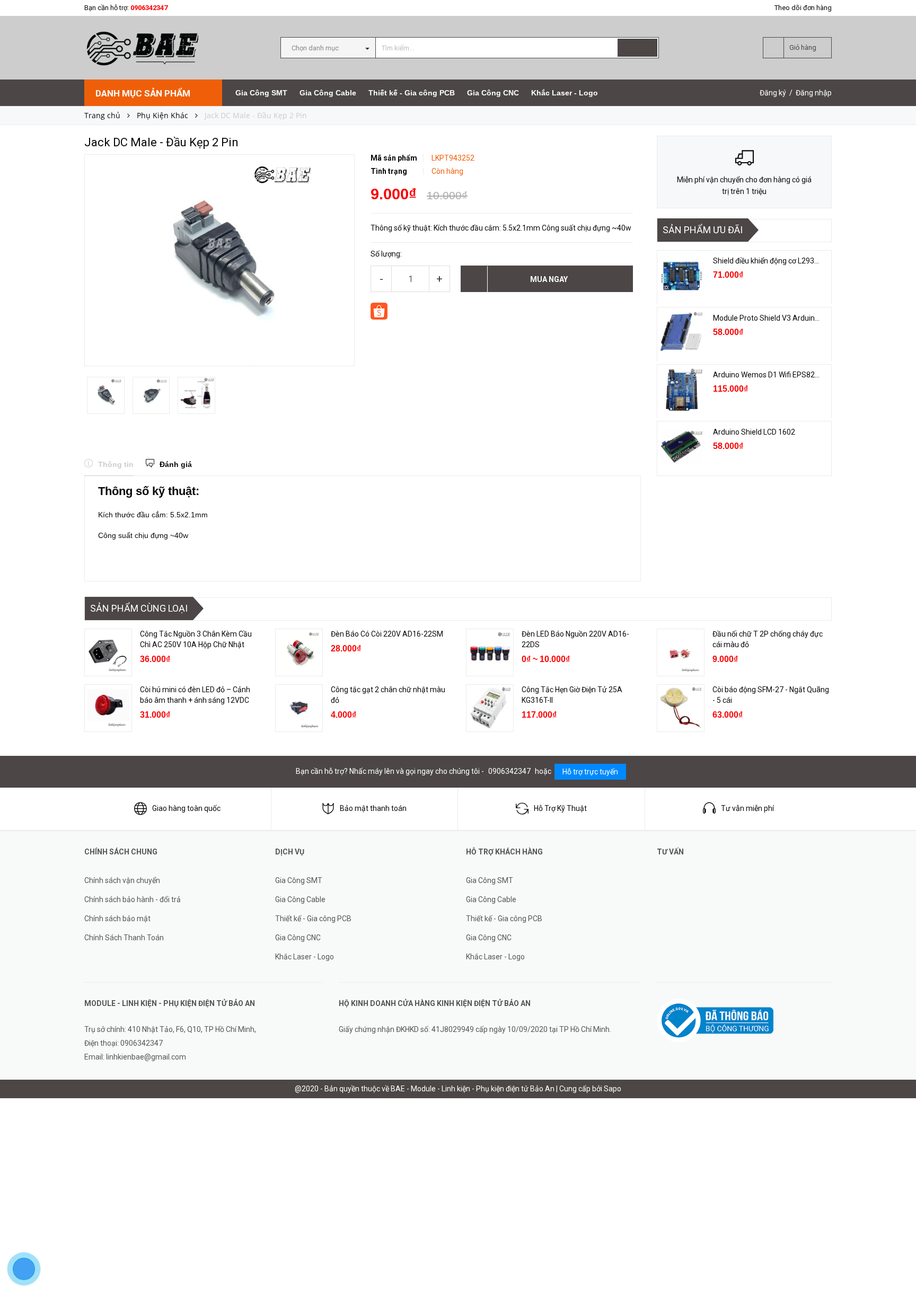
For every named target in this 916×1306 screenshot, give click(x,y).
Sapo (612, 1088)
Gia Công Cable (328, 93)
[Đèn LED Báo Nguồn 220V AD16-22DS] (490, 652)
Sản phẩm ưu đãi (703, 229)
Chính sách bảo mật (117, 918)
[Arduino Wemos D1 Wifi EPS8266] (681, 390)
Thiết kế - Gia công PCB (411, 93)
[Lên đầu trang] (897, 1274)
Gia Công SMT (261, 93)
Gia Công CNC (493, 93)
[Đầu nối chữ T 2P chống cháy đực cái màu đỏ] (680, 652)
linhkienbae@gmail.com (146, 1057)
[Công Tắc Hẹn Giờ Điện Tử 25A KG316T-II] (490, 708)
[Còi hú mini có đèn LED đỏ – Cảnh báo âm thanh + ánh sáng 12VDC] (108, 708)
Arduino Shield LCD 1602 (754, 432)
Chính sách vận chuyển (122, 880)
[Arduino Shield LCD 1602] (681, 447)
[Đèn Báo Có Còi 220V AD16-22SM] (299, 652)
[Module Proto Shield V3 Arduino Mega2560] (681, 333)
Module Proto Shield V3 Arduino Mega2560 (767, 318)
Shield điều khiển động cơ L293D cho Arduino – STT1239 (767, 261)
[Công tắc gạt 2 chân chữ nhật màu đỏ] (299, 708)
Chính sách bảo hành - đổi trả (132, 899)
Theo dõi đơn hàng (803, 8)
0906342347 (149, 8)
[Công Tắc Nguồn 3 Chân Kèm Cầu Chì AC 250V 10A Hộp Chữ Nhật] (108, 652)
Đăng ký (773, 93)
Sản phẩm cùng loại (139, 608)
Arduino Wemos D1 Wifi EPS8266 (767, 374)
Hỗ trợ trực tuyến (590, 771)
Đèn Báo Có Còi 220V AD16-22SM (387, 634)
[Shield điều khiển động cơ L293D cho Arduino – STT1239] (681, 276)
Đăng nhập (814, 93)
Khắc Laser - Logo (564, 93)
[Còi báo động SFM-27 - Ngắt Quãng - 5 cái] (680, 708)
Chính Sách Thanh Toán (124, 937)
